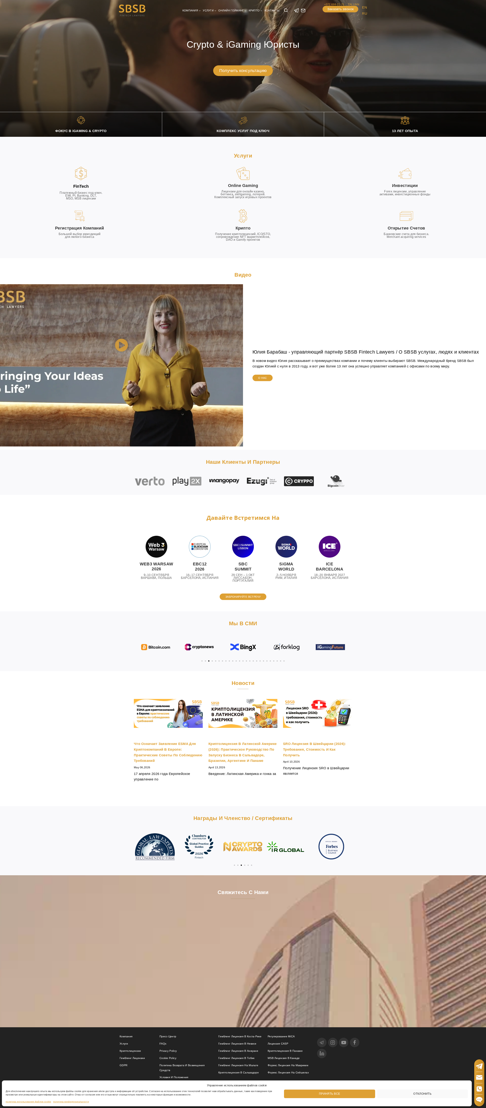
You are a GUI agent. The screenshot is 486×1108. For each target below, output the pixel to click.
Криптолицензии (130, 1050)
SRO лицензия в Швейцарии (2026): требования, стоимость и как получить (314, 749)
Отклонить (422, 1093)
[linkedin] (322, 1053)
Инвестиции (405, 185)
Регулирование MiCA (281, 1036)
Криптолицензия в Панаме (285, 1050)
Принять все (329, 1093)
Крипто (243, 228)
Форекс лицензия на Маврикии (288, 1065)
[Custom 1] (303, 10)
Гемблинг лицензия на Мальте (238, 1065)
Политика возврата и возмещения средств (182, 1068)
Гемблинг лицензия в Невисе (237, 1043)
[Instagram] (333, 1042)
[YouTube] (343, 1042)
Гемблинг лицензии (132, 1058)
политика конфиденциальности (71, 1101)
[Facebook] (354, 1042)
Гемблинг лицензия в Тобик (236, 1058)
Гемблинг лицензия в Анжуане (238, 1050)
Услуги (124, 1043)
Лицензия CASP (278, 1043)
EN (364, 7)
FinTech (81, 186)
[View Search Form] (286, 10)
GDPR (123, 1065)
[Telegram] (296, 10)
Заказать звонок (340, 9)
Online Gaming (243, 185)
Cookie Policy (167, 1058)
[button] (121, 345)
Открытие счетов (406, 228)
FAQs (162, 1043)
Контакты (271, 10)
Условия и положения (174, 1077)
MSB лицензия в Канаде (284, 1058)
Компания (126, 1036)
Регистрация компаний (79, 228)
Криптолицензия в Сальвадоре (238, 1072)
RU (364, 13)
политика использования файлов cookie (28, 1101)
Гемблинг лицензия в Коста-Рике (239, 1036)
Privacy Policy (168, 1050)
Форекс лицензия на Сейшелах (288, 1072)
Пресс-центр (167, 1036)
